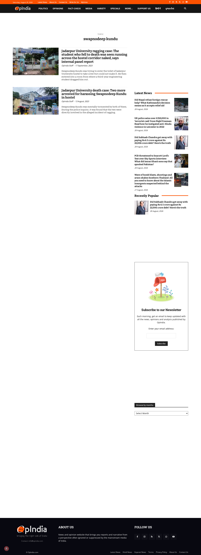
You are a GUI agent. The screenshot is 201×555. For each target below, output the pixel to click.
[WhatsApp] (183, 2)
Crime (16, 74)
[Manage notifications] (6, 548)
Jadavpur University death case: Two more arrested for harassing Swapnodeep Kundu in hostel (94, 93)
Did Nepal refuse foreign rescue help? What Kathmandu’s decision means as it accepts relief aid (152, 103)
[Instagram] (173, 2)
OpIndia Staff (67, 65)
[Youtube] (186, 2)
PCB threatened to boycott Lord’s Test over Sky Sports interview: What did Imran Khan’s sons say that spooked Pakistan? (153, 160)
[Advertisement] (161, 376)
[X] (180, 2)
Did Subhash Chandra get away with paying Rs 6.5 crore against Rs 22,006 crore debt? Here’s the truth (153, 140)
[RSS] (176, 2)
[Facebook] (169, 2)
